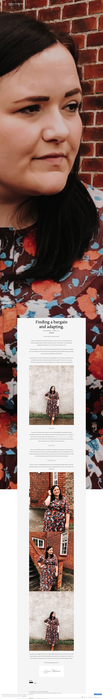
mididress (55, 693)
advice (33, 693)
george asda (49, 693)
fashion (35, 691)
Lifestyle (39, 691)
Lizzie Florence (16, 4)
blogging (40, 693)
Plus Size (59, 693)
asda (37, 693)
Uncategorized (44, 691)
